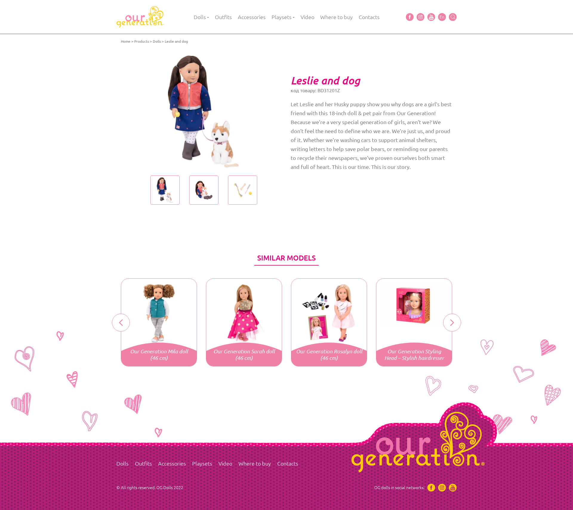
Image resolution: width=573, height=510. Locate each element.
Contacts (369, 17)
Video (307, 17)
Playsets (282, 17)
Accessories (252, 17)
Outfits (223, 17)
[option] (203, 112)
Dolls (200, 17)
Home (125, 41)
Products (141, 41)
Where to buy (336, 17)
